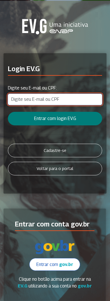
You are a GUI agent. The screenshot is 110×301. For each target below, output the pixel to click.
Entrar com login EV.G (55, 118)
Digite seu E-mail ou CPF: (32, 88)
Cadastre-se (55, 150)
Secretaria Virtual (55, 26)
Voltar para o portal (55, 168)
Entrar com (54, 264)
